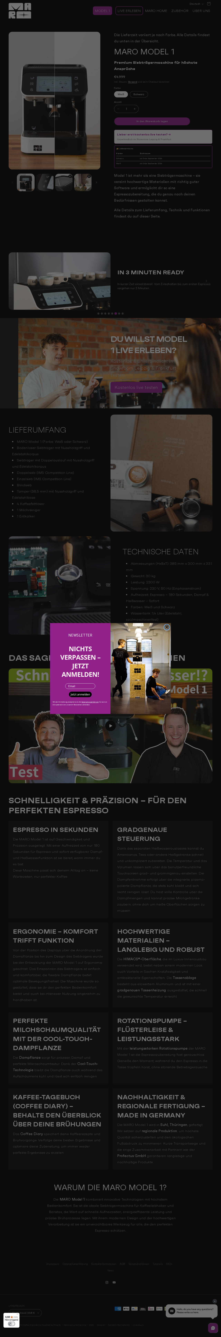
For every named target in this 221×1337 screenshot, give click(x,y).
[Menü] (17, 1315)
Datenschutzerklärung (90, 702)
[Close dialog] (167, 627)
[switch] (11, 1324)
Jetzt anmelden (80, 694)
